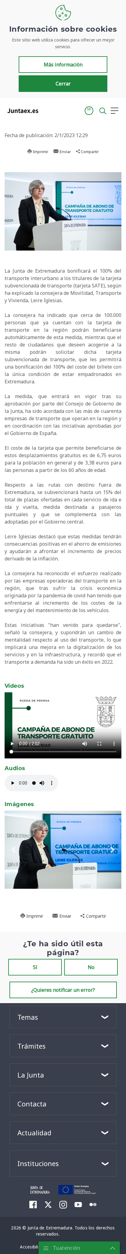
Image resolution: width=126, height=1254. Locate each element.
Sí (35, 967)
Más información (63, 64)
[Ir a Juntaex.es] (21, 110)
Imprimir (40, 151)
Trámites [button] (31, 1045)
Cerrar (63, 83)
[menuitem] (33, 1204)
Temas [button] (27, 1017)
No (91, 967)
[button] (89, 111)
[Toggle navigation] (46, 110)
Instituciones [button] (38, 1163)
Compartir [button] (89, 151)
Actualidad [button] (34, 1132)
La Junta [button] (30, 1074)
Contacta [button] (31, 1103)
